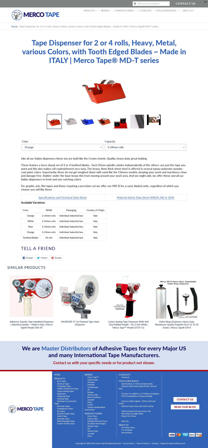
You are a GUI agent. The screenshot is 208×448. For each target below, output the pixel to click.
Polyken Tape (92, 426)
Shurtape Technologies (96, 423)
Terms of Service (143, 443)
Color (25, 141)
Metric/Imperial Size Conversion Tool (136, 411)
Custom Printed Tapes (66, 423)
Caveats (155, 443)
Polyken (90, 392)
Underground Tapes (65, 408)
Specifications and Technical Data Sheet (63, 197)
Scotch (90, 404)
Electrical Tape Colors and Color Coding (137, 406)
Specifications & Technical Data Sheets (137, 384)
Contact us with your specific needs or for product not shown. (104, 362)
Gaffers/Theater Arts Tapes (67, 388)
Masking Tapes (63, 399)
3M (88, 390)
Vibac (89, 402)
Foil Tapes (61, 411)
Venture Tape (92, 395)
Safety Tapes (62, 416)
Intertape (91, 384)
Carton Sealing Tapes (65, 391)
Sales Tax (125, 421)
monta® (90, 400)
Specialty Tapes (63, 419)
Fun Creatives (126, 430)
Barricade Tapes (63, 406)
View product (31, 299)
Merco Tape (92, 416)
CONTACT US (185, 399)
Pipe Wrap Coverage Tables (132, 413)
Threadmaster (92, 387)
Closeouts (125, 377)
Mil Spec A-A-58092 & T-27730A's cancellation (140, 393)
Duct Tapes (61, 381)
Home (14, 26)
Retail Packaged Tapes (66, 421)
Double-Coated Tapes (65, 413)
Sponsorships (126, 432)
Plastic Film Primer (128, 416)
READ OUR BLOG (185, 407)
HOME (57, 375)
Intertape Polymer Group (97, 421)
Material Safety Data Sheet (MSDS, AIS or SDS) (145, 197)
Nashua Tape (92, 380)
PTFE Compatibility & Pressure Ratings (136, 396)
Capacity (110, 141)
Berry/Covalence (94, 397)
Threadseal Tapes (64, 386)
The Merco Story (128, 427)
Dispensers (61, 393)
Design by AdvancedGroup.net (172, 443)
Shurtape (91, 382)
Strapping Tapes (63, 396)
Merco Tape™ (93, 377)
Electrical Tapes (63, 384)
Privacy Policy (128, 443)
